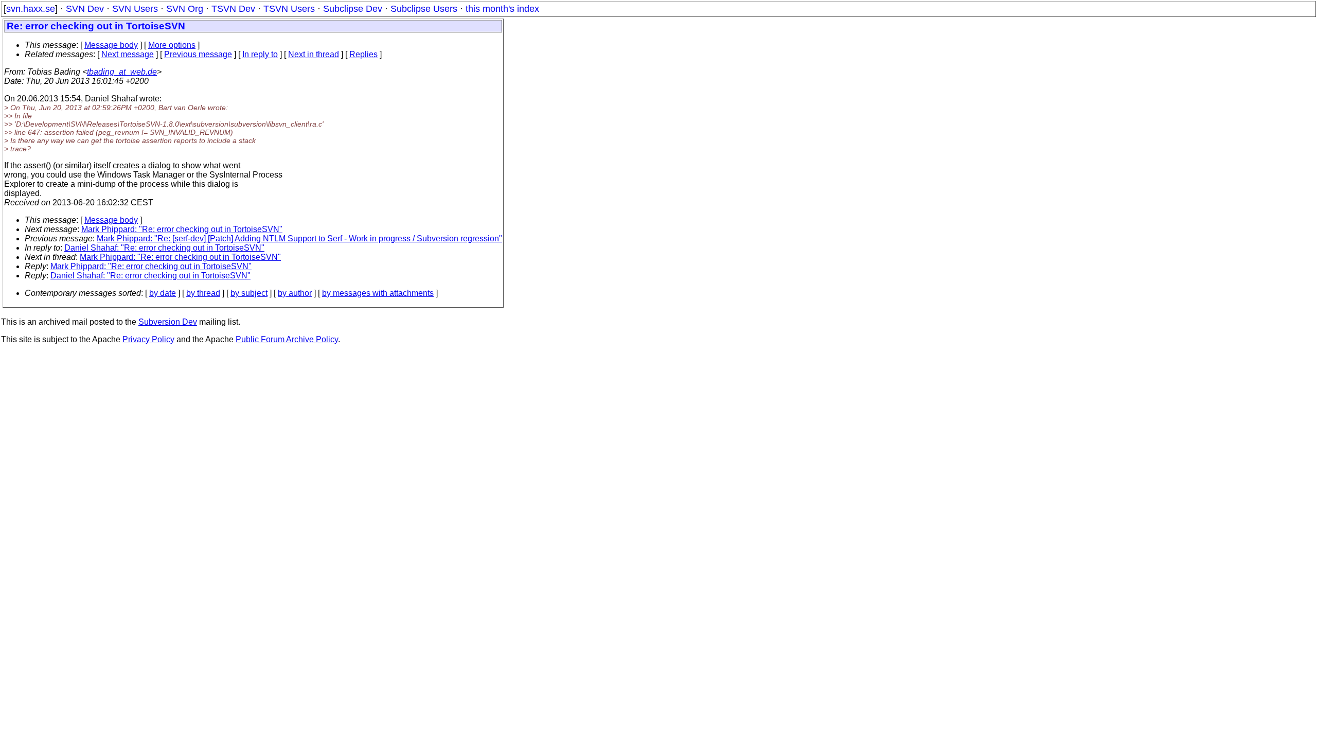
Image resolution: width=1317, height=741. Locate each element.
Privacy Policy (148, 339)
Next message (127, 54)
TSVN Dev (233, 9)
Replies (363, 54)
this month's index (502, 9)
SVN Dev (85, 9)
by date (162, 293)
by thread (203, 293)
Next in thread (313, 54)
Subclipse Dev (352, 9)
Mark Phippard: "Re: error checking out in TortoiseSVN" (181, 229)
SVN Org (184, 9)
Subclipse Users (423, 9)
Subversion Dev (167, 321)
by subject (249, 293)
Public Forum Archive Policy (287, 339)
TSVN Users (289, 9)
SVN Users (135, 9)
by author (295, 293)
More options (171, 45)
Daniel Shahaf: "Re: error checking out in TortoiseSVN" (164, 247)
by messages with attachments (378, 293)
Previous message (198, 54)
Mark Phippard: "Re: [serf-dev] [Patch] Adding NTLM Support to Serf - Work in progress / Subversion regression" (299, 238)
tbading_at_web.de (122, 71)
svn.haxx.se (30, 9)
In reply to (260, 54)
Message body (111, 45)
